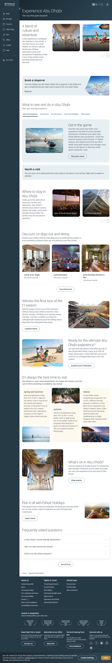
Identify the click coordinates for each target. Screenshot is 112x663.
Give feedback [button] (75, 646)
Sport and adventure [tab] (30, 114)
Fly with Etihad (49, 587)
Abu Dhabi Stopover (51, 602)
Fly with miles (71, 587)
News (23, 587)
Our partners (71, 584)
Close (106, 658)
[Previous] (102, 55)
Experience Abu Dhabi (51, 599)
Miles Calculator (72, 590)
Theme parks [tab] (85, 114)
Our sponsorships (27, 590)
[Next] (107, 55)
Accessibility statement (29, 605)
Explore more (31, 328)
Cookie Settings (87, 658)
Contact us (28, 643)
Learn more (30, 518)
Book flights (48, 590)
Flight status (48, 596)
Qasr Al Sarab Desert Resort (65, 213)
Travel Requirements (51, 584)
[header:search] (102, 4)
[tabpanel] (65, 149)
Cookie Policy (30, 658)
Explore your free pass (81, 365)
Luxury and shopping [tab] (71, 114)
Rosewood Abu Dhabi (92, 213)
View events (78, 480)
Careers (24, 599)
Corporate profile (27, 584)
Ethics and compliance (29, 602)
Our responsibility (27, 596)
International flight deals (52, 593)
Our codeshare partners (29, 593)
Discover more (77, 156)
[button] (19, 8)
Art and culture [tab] (56, 114)
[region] (56, 658)
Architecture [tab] (44, 114)
